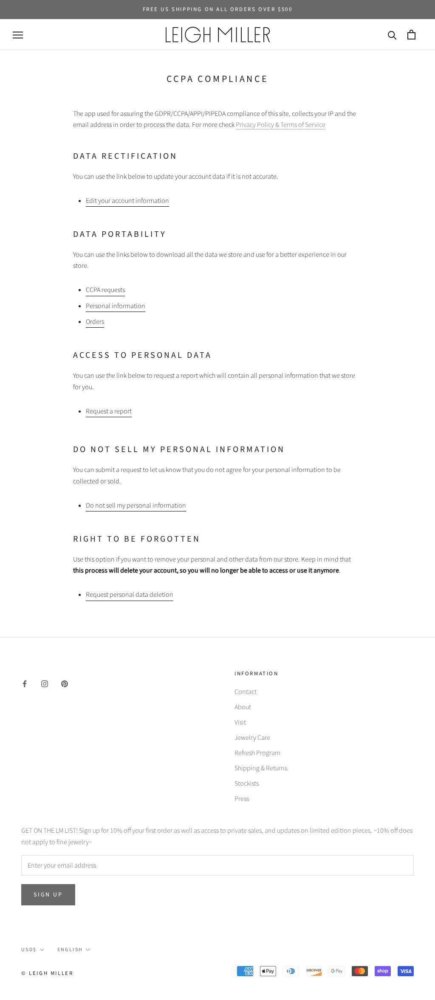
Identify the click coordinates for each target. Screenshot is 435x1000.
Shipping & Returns (260, 768)
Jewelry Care (252, 737)
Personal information (115, 306)
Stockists (246, 783)
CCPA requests (105, 290)
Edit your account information (127, 200)
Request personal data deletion (129, 594)
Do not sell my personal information (136, 505)
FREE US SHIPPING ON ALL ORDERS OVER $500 (218, 9)
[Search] (392, 34)
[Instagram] (44, 683)
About (242, 707)
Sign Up (48, 894)
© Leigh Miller (47, 973)
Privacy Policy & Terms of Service (280, 124)
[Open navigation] (18, 35)
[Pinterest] (64, 683)
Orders (95, 321)
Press (241, 798)
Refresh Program (257, 753)
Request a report (109, 411)
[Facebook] (24, 683)
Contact (245, 692)
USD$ (29, 949)
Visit (240, 722)
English (70, 949)
